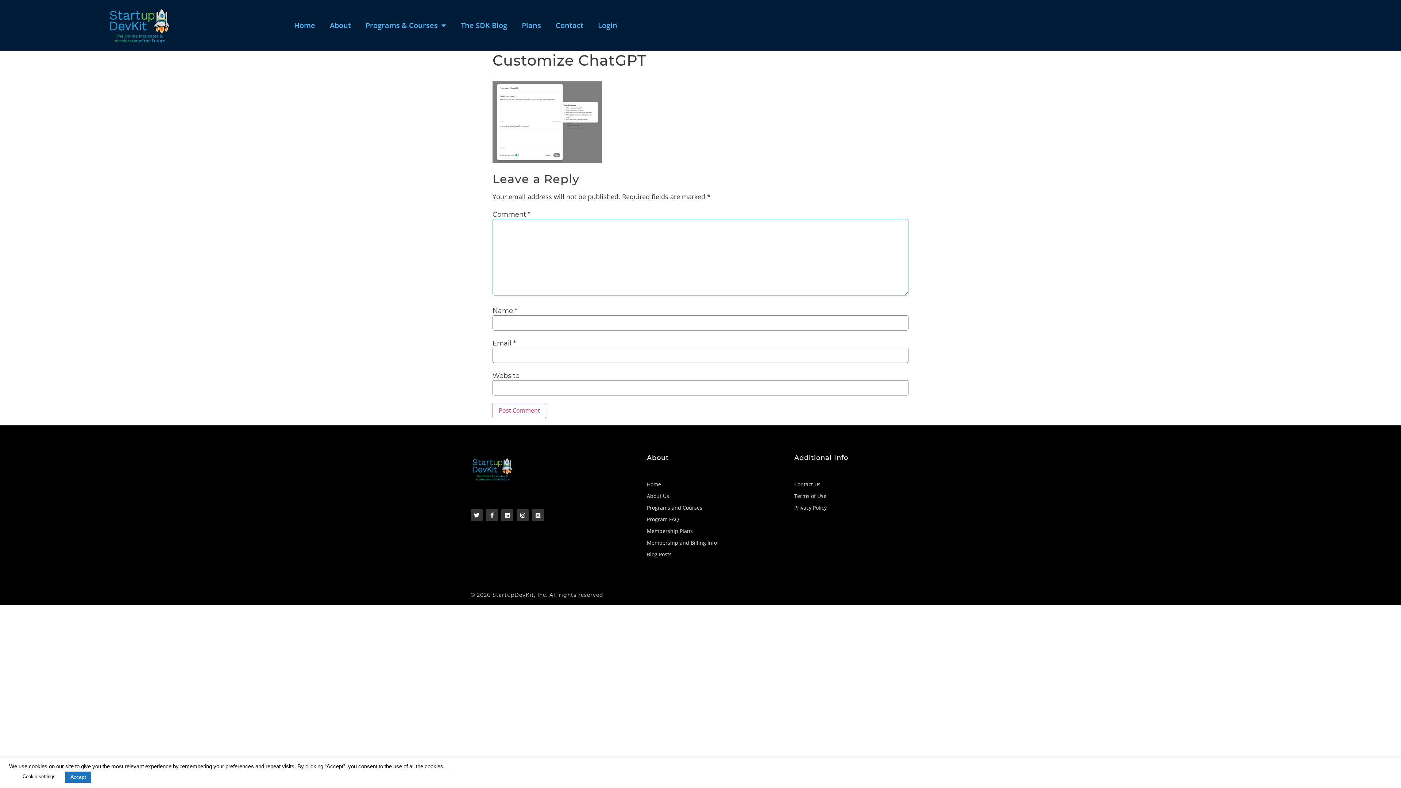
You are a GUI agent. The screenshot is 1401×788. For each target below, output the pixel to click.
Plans (531, 25)
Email (504, 343)
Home (304, 25)
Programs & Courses (402, 25)
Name (505, 311)
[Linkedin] (507, 515)
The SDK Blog (484, 25)
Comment (511, 214)
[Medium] (538, 515)
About (340, 25)
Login (607, 25)
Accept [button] (78, 777)
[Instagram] (523, 515)
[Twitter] (477, 515)
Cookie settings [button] (39, 776)
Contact (569, 25)
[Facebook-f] (492, 515)
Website (506, 375)
